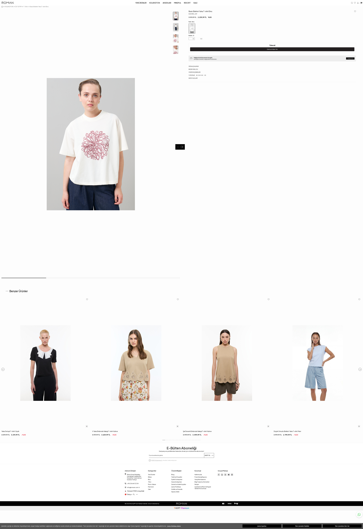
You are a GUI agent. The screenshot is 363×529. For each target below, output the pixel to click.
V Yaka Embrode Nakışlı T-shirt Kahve (105, 431)
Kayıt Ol (207, 455)
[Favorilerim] (355, 3)
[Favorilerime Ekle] (87, 299)
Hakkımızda (198, 474)
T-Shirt (26, 6)
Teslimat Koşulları (176, 477)
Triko (149, 482)
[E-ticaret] (181, 508)
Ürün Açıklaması (194, 66)
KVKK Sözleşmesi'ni (156, 460)
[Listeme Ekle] (354, 11)
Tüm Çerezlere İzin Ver (342, 526)
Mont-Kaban (152, 484)
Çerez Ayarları (261, 526)
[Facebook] (219, 475)
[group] (90, 144)
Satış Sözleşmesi (176, 482)
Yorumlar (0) (197, 75)
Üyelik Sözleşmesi (176, 479)
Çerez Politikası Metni (174, 526)
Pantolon (151, 487)
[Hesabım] (358, 3)
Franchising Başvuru (201, 477)
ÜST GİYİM (18, 6)
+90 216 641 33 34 (132, 483)
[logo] (7, 3)
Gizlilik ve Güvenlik (176, 489)
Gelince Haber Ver (272, 49)
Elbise (150, 477)
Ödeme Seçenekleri (195, 72)
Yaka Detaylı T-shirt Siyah (10, 431)
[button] (178, 146)
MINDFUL (177, 3)
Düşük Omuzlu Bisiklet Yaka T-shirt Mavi (287, 431)
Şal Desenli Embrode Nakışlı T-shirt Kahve (197, 431)
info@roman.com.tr (133, 487)
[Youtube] (229, 475)
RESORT (187, 3)
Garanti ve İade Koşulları (178, 484)
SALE (195, 3)
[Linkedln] (222, 475)
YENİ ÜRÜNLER (141, 3)
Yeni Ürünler (151, 474)
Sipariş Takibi (175, 492)
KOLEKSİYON (154, 3)
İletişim (197, 484)
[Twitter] (225, 475)
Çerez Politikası (176, 487)
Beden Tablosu (193, 69)
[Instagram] (232, 475)
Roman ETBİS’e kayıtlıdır (135, 491)
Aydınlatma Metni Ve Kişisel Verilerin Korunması (203, 487)
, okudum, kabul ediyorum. (164, 460)
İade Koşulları (193, 78)
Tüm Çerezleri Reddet (302, 526)
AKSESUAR (167, 3)
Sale (149, 489)
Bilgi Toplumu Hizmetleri (202, 482)
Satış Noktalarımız (200, 479)
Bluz (149, 479)
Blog (172, 474)
